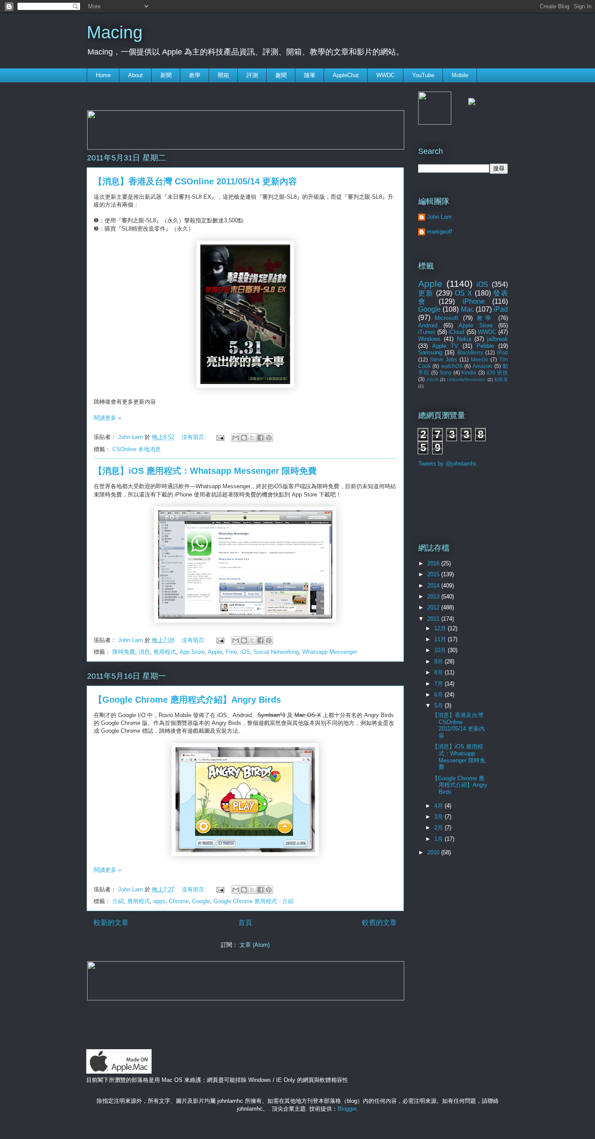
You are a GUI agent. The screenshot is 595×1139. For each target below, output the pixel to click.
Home (103, 75)
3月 (439, 816)
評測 (252, 75)
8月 (439, 672)
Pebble (485, 346)
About (135, 75)
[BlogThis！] (244, 437)
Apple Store (476, 325)
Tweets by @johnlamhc (447, 463)
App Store (192, 652)
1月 (439, 839)
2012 (434, 607)
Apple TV (445, 346)
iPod (502, 352)
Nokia (464, 339)
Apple (215, 652)
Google (201, 901)
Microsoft (446, 318)
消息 (144, 652)
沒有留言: (195, 437)
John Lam (131, 437)
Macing (114, 32)
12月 (441, 628)
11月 (441, 639)
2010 (434, 852)
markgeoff (439, 231)
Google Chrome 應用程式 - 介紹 (253, 901)
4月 (439, 805)
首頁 (245, 922)
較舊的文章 (379, 922)
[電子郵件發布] (219, 437)
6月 (439, 694)
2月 (439, 827)
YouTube (423, 75)
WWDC (385, 75)
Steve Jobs (443, 359)
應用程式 (164, 652)
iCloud (456, 332)
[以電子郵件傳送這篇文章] (235, 437)
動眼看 (501, 379)
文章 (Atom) (255, 945)
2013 (434, 596)
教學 (194, 75)
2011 (434, 618)
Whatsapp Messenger (329, 652)
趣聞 (281, 75)
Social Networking (276, 652)
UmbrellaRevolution (466, 379)
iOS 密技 (497, 372)
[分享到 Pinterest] (268, 437)
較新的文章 (111, 922)
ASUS (432, 379)
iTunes (426, 332)
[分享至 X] (252, 437)
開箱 (223, 75)
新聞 (166, 75)
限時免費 (123, 652)
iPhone (474, 301)
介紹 (118, 901)
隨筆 (309, 75)
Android (427, 325)
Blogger (347, 1108)
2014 (434, 585)
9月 (439, 661)
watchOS (452, 366)
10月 (441, 650)
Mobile (460, 75)
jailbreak (497, 339)
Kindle (469, 372)
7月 (439, 683)
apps (159, 901)
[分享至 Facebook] (260, 437)
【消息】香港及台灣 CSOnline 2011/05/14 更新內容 (195, 181)
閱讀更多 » (107, 418)
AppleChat (346, 75)
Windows (429, 339)
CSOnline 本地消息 (136, 449)
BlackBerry (470, 352)
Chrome (179, 901)
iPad (501, 309)
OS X (463, 293)
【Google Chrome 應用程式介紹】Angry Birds (187, 699)
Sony (445, 372)
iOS (245, 652)
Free (231, 652)
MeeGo (479, 359)
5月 (439, 705)
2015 (434, 574)
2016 (434, 563)
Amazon (482, 366)
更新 (426, 293)
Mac (467, 309)
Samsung (430, 352)
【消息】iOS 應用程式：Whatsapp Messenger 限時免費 (205, 471)
